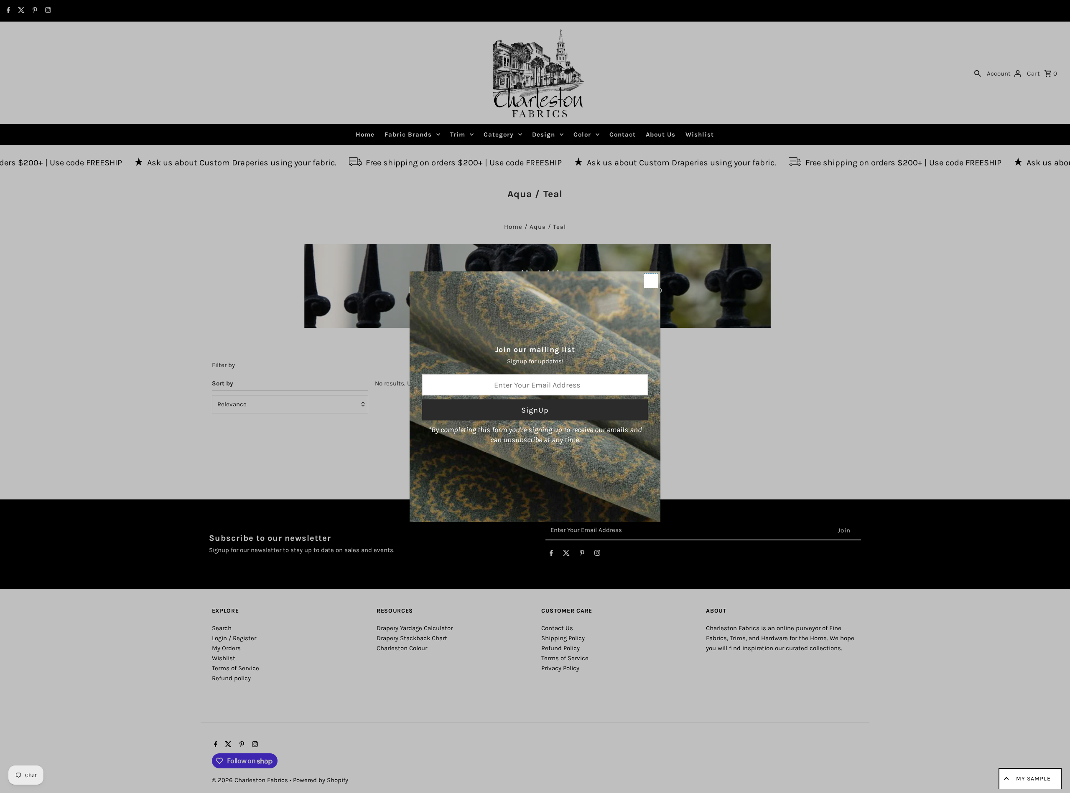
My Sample (1033, 778)
